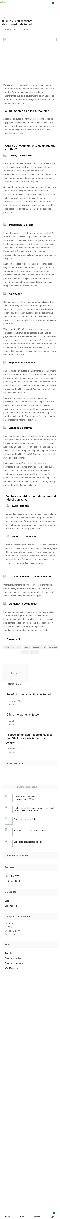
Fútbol (10, 927)
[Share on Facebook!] (12, 658)
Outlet (10, 923)
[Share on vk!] (41, 658)
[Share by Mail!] (17, 658)
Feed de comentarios (15, 963)
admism (24, 30)
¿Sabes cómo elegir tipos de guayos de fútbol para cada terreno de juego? (30, 738)
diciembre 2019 (12, 876)
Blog (4, 18)
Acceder (9, 953)
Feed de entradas (13, 958)
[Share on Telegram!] (26, 658)
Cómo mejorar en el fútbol (23, 714)
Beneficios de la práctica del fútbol (29, 694)
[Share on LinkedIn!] (36, 658)
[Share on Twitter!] (22, 658)
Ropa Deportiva (14, 931)
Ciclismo (11, 934)
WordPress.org (12, 968)
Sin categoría (11, 906)
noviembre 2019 (12, 881)
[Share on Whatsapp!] (31, 658)
